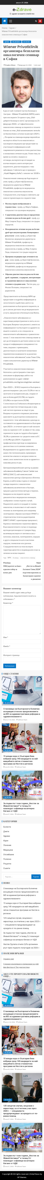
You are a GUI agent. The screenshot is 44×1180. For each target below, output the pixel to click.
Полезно (26, 42)
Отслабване (8, 854)
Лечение (7, 845)
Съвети (6, 868)
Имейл (6, 646)
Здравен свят (8, 959)
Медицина (16, 42)
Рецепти (7, 864)
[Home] (4, 21)
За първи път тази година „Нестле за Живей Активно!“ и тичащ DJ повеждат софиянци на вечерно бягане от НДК (21, 936)
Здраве (7, 42)
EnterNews (34, 1174)
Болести (7, 827)
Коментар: (8, 603)
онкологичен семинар (27, 558)
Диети (6, 831)
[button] (10, 21)
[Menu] (10, 21)
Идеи (5, 840)
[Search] (36, 21)
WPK (9, 558)
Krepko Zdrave (10, 65)
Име (5, 637)
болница (16, 558)
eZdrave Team (22, 720)
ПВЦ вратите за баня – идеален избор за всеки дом (12, 568)
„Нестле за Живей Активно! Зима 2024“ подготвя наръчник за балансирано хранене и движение (32, 571)
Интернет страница (11, 655)
